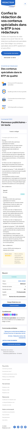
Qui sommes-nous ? (6, 371)
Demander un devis (10, 57)
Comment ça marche (7, 368)
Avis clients (4, 420)
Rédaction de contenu (7, 350)
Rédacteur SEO (5, 390)
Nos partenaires (6, 417)
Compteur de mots (6, 405)
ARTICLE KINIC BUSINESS (9, 340)
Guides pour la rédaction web (9, 399)
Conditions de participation (8, 412)
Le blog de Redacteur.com (8, 402)
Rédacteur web (5, 387)
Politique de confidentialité (8, 376)
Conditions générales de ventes (9, 374)
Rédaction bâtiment (8, 351)
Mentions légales (6, 379)
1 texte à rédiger (14, 131)
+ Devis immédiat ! (14, 305)
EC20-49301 (22, 281)
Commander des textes (11, 53)
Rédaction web (5, 392)
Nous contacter (5, 414)
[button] (25, 3)
